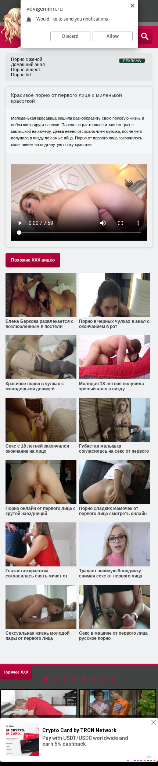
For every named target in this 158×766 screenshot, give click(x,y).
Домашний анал (28, 64)
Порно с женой (26, 59)
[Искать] (144, 36)
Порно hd (21, 74)
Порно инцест (25, 69)
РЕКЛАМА (132, 61)
